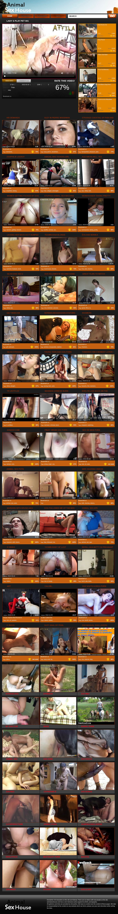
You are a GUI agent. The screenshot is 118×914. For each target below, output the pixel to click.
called (50, 620)
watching (90, 425)
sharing (87, 503)
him (88, 386)
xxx (53, 464)
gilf (7, 347)
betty (89, 581)
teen (50, 386)
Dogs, (13, 87)
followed (49, 542)
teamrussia (47, 269)
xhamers (84, 347)
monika (90, 269)
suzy (45, 152)
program (84, 425)
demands (9, 152)
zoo (8, 620)
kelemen (50, 308)
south (86, 620)
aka (86, 581)
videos (92, 503)
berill (83, 581)
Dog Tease (101, 40)
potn (15, 503)
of (47, 581)
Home (9, 16)
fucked (19, 230)
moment (92, 386)
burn (57, 425)
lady (9, 90)
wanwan (47, 425)
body (50, 581)
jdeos (8, 659)
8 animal (16, 7)
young (46, 386)
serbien (46, 347)
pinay (46, 464)
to (90, 308)
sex (55, 230)
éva (83, 269)
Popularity (42, 16)
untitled (10, 425)
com (13, 464)
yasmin (14, 620)
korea (90, 620)
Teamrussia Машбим (105, 99)
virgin (50, 464)
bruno (17, 542)
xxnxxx (9, 464)
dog (45, 542)
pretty (95, 230)
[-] (73, 93)
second (55, 308)
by (51, 659)
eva (45, 308)
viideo (8, 581)
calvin (46, 620)
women (9, 230)
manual (87, 659)
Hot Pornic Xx (102, 25)
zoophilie (9, 191)
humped (14, 269)
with (13, 542)
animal (51, 230)
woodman (55, 152)
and (86, 269)
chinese (52, 425)
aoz (83, 191)
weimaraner (85, 230)
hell (90, 191)
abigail (49, 191)
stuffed (46, 230)
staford (59, 347)
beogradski (52, 347)
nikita (86, 191)
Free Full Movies (103, 69)
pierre (49, 152)
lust (45, 581)
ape (90, 542)
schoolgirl (55, 191)
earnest (9, 269)
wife (83, 503)
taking (91, 230)
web (88, 464)
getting (14, 230)
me (54, 542)
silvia (8, 308)
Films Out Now (102, 54)
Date (58, 16)
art (10, 620)
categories (26, 16)
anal (48, 659)
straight (12, 386)
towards (84, 386)
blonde (54, 269)
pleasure (92, 152)
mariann (9, 542)
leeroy (14, 191)
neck (19, 269)
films (87, 308)
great (83, 308)
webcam (11, 347)
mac (45, 191)
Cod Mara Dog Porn (104, 84)
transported (85, 152)
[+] (70, 93)
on (85, 464)
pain (97, 152)
